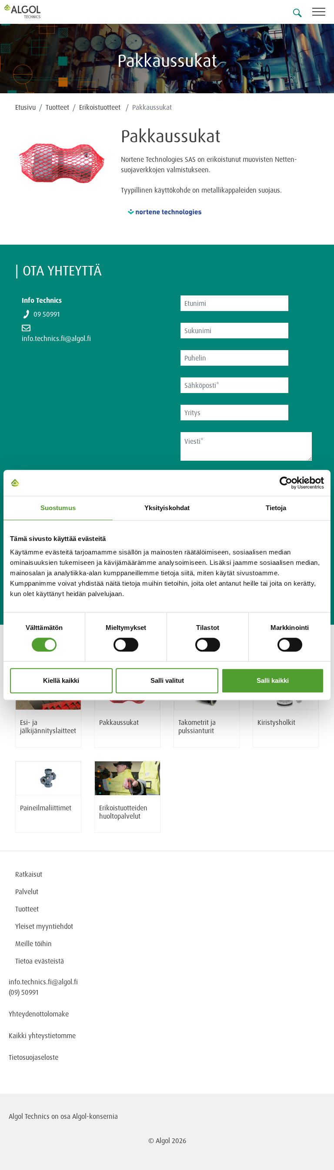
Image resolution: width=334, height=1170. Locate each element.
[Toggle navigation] (323, 13)
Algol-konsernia (95, 1116)
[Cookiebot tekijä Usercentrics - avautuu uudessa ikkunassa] (286, 482)
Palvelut (26, 891)
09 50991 (46, 314)
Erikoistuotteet (100, 107)
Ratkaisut (28, 874)
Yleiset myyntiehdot (44, 926)
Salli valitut (167, 680)
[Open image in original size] (61, 176)
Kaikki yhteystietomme (42, 1035)
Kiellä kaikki (61, 680)
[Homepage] (32, 11)
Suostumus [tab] (58, 507)
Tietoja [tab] (276, 507)
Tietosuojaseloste (33, 1057)
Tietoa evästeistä (39, 961)
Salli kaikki (273, 680)
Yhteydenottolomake (39, 1013)
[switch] (126, 645)
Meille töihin (33, 943)
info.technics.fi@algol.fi (56, 338)
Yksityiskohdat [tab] (167, 507)
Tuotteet (57, 107)
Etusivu (25, 107)
